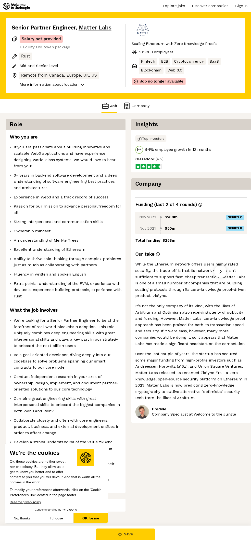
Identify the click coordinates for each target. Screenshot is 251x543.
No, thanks (22, 518)
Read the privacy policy (25, 502)
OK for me (90, 518)
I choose (56, 518)
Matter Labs (95, 27)
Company (141, 105)
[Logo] (16, 6)
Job (113, 105)
